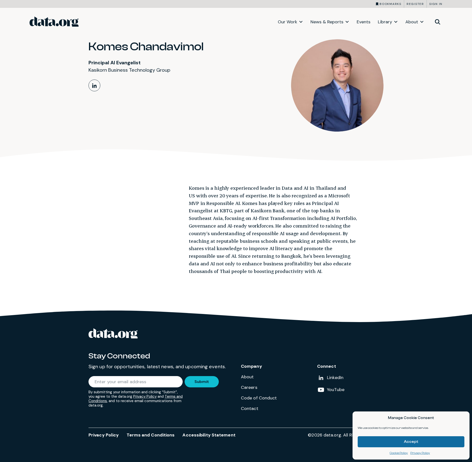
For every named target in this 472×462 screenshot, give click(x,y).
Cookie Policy (399, 453)
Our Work (287, 22)
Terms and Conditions (151, 435)
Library (385, 22)
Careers (249, 387)
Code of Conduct (259, 398)
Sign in (435, 4)
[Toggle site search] (437, 22)
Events (363, 22)
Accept (411, 442)
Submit (201, 381)
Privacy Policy (420, 453)
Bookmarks (390, 4)
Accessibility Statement (208, 435)
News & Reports (326, 22)
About (411, 22)
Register (415, 4)
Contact (249, 408)
